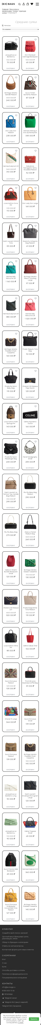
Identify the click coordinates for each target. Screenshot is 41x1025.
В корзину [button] (11, 68)
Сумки (15, 11)
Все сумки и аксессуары (10, 10)
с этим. (21, 1023)
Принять (34, 1019)
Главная (5, 9)
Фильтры (7, 25)
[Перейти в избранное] (32, 5)
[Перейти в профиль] (23, 4)
